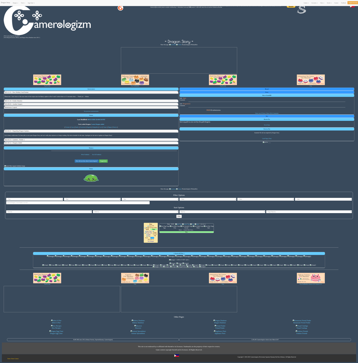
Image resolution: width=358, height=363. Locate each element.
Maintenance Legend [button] (10, 107)
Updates (91, 115)
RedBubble (136, 86)
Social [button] (329, 3)
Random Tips (267, 119)
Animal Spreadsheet (138, 333)
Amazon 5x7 (318, 284)
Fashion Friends (301, 333)
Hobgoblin (95, 127)
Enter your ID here (260, 113)
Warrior (115, 127)
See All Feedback (96, 154)
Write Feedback (85, 154)
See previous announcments (91, 111)
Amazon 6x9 (311, 284)
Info (267, 116)
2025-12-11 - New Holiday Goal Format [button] (16, 92)
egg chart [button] (31, 3)
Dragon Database (220, 323)
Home (9, 358)
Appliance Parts (220, 333)
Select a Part (56, 323)
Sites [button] (321, 3)
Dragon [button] (15, 3)
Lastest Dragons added (97, 124)
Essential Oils (267, 129)
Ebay (270, 138)
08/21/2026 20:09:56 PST (96, 119)
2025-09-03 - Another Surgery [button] (13, 104)
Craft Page (265, 138)
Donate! (267, 89)
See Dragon (151, 241)
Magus (110, 127)
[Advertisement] (179, 60)
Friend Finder (220, 328)
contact (336, 3)
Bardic (77, 127)
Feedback (91, 148)
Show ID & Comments (272, 113)
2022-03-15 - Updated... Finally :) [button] (14, 139)
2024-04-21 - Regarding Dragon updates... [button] (17, 131)
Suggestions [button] (103, 161)
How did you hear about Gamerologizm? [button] (86, 161)
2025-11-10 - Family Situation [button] (13, 101)
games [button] (306, 3)
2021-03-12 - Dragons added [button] (13, 143)
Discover (138, 328)
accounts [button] (314, 3)
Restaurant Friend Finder (301, 323)
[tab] (91, 92)
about (12, 358)
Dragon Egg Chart (56, 333)
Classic (105, 127)
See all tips (267, 125)
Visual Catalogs (301, 328)
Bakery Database (138, 323)
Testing (91, 168)
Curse (72, 127)
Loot (100, 127)
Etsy (132, 86)
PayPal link (47, 86)
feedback (343, 3)
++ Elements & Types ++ (179, 253)
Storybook (82, 127)
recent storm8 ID (267, 95)
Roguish (89, 127)
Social (266, 92)
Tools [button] (22, 3)
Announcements (91, 89)
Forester (67, 127)
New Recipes (56, 328)
